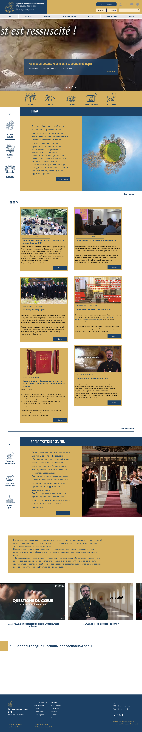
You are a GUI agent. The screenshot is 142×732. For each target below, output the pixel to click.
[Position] (75, 87)
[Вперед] (130, 55)
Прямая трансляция (91, 104)
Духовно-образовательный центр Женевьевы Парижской (30, 5)
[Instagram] (120, 4)
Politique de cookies (41, 724)
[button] (9, 16)
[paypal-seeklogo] (137, 4)
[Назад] (11, 55)
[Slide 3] (72, 87)
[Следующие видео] (139, 601)
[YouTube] (132, 4)
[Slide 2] (69, 87)
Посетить (50, 104)
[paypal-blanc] (122, 715)
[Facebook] (126, 4)
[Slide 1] (66, 87)
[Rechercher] (129, 10)
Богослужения (111, 104)
